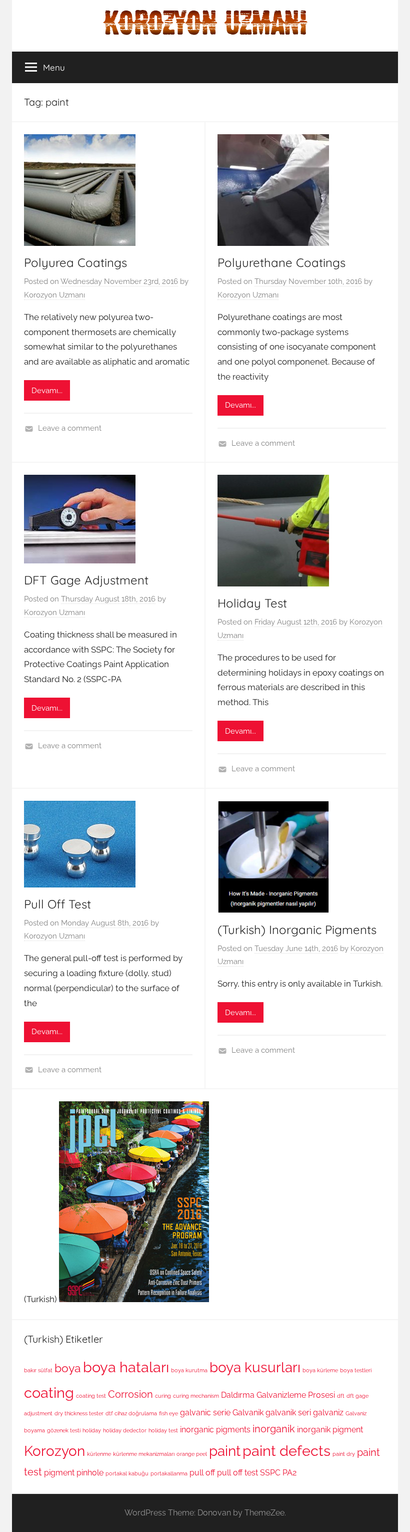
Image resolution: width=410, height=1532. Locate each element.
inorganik (273, 1429)
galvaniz (328, 1412)
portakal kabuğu (127, 1473)
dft (340, 1396)
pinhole (90, 1472)
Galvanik (248, 1412)
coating (49, 1392)
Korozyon (54, 1451)
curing (163, 1396)
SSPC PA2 (278, 1472)
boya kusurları (255, 1367)
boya (67, 1368)
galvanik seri (288, 1412)
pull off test (237, 1472)
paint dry (343, 1454)
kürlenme (99, 1454)
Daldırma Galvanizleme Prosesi (278, 1395)
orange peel (191, 1454)
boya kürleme (320, 1370)
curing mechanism (196, 1396)
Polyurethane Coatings (282, 262)
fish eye (168, 1413)
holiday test (163, 1430)
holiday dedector (124, 1430)
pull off (202, 1472)
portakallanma (169, 1473)
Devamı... (47, 390)
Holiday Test (252, 602)
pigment (59, 1472)
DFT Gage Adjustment (86, 579)
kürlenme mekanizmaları (143, 1454)
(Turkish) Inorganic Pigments (297, 929)
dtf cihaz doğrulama (131, 1413)
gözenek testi (63, 1430)
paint (224, 1451)
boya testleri (356, 1370)
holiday (91, 1430)
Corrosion (130, 1394)
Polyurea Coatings (75, 262)
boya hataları (126, 1367)
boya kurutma (189, 1370)
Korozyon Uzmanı (54, 294)
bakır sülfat (38, 1370)
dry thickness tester (79, 1413)
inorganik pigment (330, 1429)
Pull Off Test (57, 903)
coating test (91, 1396)
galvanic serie (205, 1412)
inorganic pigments (215, 1429)
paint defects (286, 1450)
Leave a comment (70, 428)
